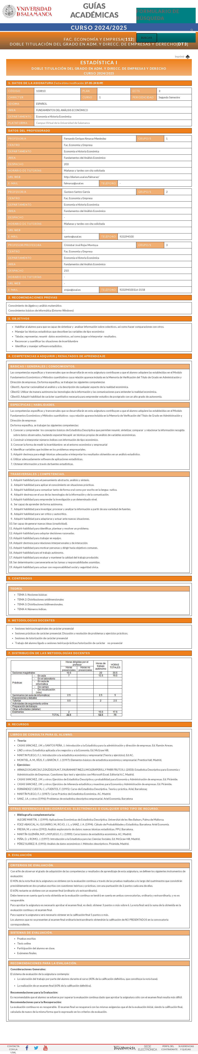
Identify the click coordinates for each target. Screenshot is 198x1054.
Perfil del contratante (168, 1048)
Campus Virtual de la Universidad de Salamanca (63, 122)
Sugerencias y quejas (185, 1048)
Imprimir (180, 56)
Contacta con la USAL (13, 1048)
